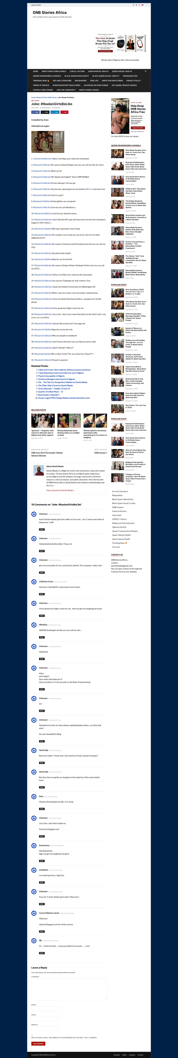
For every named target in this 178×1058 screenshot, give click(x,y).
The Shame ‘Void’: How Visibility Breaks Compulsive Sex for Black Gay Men (136, 259)
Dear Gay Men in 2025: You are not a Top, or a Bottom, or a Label (135, 292)
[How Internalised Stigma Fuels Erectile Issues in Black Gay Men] (117, 393)
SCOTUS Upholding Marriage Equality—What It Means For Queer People (136, 317)
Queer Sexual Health (122, 71)
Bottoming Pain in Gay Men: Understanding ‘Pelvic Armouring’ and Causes (135, 382)
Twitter (124, 1055)
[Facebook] (133, 5)
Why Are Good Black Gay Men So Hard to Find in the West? (136, 452)
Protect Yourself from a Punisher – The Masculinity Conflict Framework (135, 245)
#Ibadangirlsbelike (42, 354)
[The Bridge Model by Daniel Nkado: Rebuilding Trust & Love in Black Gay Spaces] (117, 201)
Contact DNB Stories (43, 90)
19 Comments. (56, 107)
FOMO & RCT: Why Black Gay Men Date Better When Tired (135, 191)
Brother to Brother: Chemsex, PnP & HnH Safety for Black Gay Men (136, 357)
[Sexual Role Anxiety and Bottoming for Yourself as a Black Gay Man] (117, 215)
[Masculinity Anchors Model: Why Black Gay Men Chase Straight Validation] (117, 228)
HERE (120, 136)
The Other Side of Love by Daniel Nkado (55, 385)
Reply (42, 529)
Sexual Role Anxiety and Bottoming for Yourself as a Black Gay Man (136, 217)
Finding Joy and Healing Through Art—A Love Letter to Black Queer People (135, 343)
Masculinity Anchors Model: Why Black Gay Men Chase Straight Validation (134, 230)
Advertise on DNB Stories (96, 85)
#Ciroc (90, 189)
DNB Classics (52, 97)
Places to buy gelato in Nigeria (51, 376)
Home (35, 71)
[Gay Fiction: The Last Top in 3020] (117, 405)
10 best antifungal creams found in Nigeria (56, 379)
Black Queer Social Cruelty (105, 76)
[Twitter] (136, 5)
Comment (35, 977)
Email (34, 1015)
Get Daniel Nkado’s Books (124, 85)
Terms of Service (41, 85)
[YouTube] (142, 5)
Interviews (116, 515)
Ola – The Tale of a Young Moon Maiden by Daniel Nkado (62, 382)
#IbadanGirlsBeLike (42, 159)
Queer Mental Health (98, 71)
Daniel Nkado (46, 107)
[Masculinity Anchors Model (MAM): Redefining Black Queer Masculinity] (117, 271)
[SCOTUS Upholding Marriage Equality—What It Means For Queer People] (117, 314)
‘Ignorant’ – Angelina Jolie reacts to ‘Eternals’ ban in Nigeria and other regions (42, 433)
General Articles (41, 97)
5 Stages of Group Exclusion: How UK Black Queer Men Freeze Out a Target (136, 477)
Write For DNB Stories (112, 80)
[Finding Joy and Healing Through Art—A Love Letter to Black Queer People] (117, 340)
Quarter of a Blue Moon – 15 (50, 391)
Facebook (117, 1055)
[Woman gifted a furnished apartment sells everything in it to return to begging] (95, 421)
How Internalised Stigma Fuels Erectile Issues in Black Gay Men (135, 395)
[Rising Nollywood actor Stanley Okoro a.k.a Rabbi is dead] (69, 421)
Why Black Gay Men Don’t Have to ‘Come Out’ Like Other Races (136, 152)
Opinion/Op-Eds (130, 76)
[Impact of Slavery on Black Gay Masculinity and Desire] (117, 328)
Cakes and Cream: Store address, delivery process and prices (64, 370)
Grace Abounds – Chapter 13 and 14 (54, 388)
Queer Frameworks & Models (47, 76)
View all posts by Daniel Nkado (60, 490)
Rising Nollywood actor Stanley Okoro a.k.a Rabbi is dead (68, 433)
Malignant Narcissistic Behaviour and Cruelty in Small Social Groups (135, 464)
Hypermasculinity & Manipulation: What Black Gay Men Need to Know (136, 369)
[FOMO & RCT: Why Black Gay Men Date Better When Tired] (117, 189)
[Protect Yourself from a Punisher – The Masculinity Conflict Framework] (117, 242)
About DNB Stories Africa (54, 71)
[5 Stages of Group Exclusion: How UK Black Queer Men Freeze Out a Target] (117, 475)
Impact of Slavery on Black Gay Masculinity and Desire (136, 330)
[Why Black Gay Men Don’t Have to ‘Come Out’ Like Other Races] (117, 150)
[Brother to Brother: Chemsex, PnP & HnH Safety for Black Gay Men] (117, 355)
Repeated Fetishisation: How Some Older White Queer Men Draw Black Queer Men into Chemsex (136, 165)
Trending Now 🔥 (41, 80)
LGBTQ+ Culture (77, 71)
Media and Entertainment (123, 523)
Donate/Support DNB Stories (66, 85)
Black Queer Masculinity (77, 76)
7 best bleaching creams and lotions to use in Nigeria (61, 373)
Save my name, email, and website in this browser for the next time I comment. (64, 1037)
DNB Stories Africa (50, 12)
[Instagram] (139, 5)
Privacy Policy (133, 80)
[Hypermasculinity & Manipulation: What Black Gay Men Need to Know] (117, 367)
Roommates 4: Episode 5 (48, 395)
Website (34, 1025)
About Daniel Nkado (89, 90)
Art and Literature (62, 80)
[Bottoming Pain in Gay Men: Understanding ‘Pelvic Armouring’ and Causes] (117, 379)
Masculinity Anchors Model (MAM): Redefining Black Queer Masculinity (136, 272)
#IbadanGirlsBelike (41, 201)
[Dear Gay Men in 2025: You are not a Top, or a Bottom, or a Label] (117, 290)
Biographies (81, 80)
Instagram (132, 1055)
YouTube (140, 1055)
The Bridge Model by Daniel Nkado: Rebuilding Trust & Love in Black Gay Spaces (136, 204)
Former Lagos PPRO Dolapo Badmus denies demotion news (64, 398)
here (52, 485)
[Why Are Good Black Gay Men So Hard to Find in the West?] (117, 450)
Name (34, 1005)
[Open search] (145, 71)
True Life (94, 80)
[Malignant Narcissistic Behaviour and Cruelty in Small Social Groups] (117, 462)
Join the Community (66, 90)
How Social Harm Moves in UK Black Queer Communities (135, 179)
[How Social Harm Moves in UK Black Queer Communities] (117, 177)
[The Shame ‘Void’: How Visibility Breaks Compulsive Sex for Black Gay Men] (117, 256)
